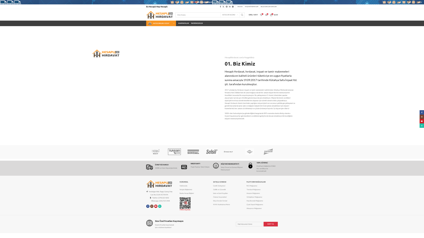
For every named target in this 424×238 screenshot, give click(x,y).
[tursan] (174, 151)
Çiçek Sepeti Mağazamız (255, 204)
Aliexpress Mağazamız (254, 208)
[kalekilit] (230, 151)
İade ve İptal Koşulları (220, 193)
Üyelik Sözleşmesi (219, 186)
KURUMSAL (184, 182)
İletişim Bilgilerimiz (186, 189)
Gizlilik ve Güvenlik (219, 189)
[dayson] (268, 151)
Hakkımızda (183, 186)
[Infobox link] (161, 167)
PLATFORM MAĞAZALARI (256, 182)
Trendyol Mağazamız (253, 189)
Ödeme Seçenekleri (220, 197)
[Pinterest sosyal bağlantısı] (226, 6)
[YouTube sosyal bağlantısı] (155, 206)
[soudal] (193, 151)
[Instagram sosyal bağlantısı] (151, 206)
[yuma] (155, 151)
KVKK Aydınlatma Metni (221, 204)
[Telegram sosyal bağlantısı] (233, 6)
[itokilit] (249, 151)
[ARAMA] (242, 14)
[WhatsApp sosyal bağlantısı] (159, 206)
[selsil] (212, 151)
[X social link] (223, 6)
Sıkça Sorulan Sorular (220, 201)
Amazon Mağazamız (253, 193)
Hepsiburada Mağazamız (255, 201)
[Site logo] (159, 15)
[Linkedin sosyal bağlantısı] (229, 6)
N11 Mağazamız (252, 186)
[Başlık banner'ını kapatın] (421, 2)
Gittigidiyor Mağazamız (254, 197)
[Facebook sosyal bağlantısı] (220, 6)
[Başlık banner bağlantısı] (208, 2)
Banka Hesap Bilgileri (187, 193)
